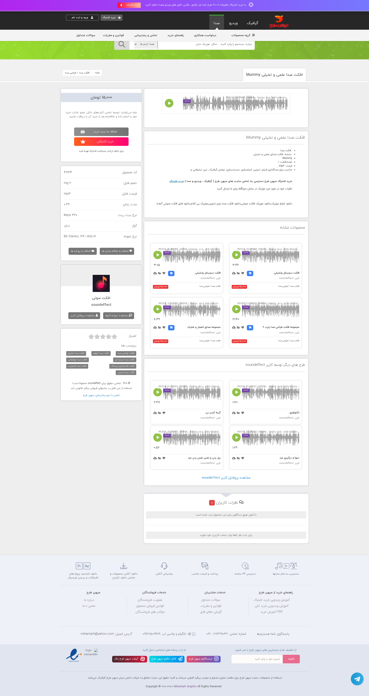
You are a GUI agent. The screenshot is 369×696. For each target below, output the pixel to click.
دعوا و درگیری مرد (289, 458)
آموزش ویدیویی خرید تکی (271, 606)
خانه (97, 73)
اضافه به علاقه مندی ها (115, 251)
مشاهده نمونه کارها (117, 316)
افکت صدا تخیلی (126, 372)
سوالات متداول (85, 35)
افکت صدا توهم (101, 353)
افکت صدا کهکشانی (77, 359)
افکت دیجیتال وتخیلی (286, 273)
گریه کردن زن (213, 412)
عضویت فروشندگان (150, 600)
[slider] (102, 336)
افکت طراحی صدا (126, 353)
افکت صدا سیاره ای (125, 359)
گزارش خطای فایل (211, 612)
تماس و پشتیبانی (145, 35)
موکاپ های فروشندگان (150, 612)
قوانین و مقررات (113, 35)
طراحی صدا (70, 73)
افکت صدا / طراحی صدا (288, 286)
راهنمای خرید (176, 35)
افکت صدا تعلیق (76, 353)
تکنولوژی (294, 412)
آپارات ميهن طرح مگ (126, 659)
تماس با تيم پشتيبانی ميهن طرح (101, 395)
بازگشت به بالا (77, 547)
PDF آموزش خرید (271, 612)
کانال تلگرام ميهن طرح (164, 659)
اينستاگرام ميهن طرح (201, 659)
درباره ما (89, 600)
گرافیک (252, 23)
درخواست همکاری (205, 35)
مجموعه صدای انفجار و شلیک (204, 327)
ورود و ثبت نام (80, 17)
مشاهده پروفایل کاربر (83, 316)
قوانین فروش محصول (150, 606)
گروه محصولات (241, 35)
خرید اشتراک (132, 5)
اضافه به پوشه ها (81, 251)
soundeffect (101, 305)
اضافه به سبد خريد (105, 132)
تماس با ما (88, 606)
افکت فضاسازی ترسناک (123, 366)
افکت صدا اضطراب (77, 366)
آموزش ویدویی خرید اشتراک (272, 600)
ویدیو (233, 23)
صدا (217, 23)
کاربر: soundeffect (289, 278)
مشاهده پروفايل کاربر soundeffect (226, 478)
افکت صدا (84, 73)
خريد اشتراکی (105, 141)
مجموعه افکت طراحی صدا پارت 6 (281, 327)
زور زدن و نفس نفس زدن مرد (204, 458)
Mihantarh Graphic (185, 687)
